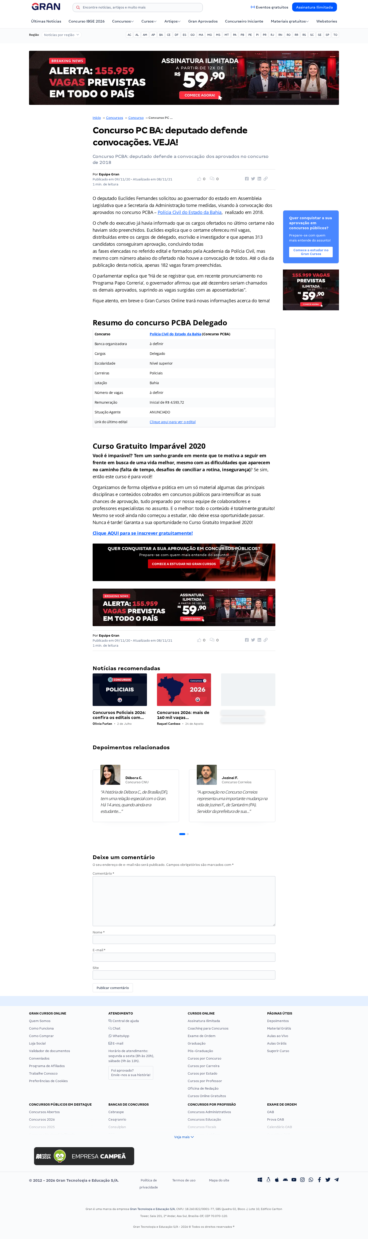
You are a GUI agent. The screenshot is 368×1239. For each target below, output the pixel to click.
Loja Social (37, 1043)
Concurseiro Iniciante (244, 21)
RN (280, 34)
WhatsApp (120, 1036)
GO (193, 34)
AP (153, 34)
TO (335, 34)
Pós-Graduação (200, 1051)
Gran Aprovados (203, 21)
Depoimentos (278, 1021)
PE (250, 34)
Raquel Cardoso (168, 723)
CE (168, 34)
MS (218, 34)
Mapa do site (219, 1180)
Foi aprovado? (130, 1073)
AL (137, 34)
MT (227, 34)
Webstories (326, 21)
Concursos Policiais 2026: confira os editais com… (119, 715)
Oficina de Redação (203, 1088)
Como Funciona (41, 1028)
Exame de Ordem (202, 1036)
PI (257, 34)
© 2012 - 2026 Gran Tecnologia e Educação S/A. (74, 1180)
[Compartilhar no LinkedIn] (258, 178)
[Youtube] (293, 1180)
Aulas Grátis (277, 1043)
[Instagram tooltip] (302, 1180)
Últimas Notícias (46, 21)
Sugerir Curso (278, 1051)
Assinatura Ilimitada (314, 7)
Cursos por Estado (202, 1073)
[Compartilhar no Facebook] (246, 178)
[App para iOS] (276, 1180)
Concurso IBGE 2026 (87, 21)
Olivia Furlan (102, 723)
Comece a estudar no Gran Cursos (184, 564)
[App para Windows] (259, 1180)
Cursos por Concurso (204, 1058)
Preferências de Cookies (48, 1081)
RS (304, 34)
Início (97, 118)
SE (319, 34)
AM (145, 34)
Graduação (197, 1043)
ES (184, 34)
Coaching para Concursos (208, 1028)
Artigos (170, 21)
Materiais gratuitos (288, 21)
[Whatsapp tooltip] (310, 1180)
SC (312, 34)
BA (161, 34)
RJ (272, 34)
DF (176, 34)
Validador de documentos (49, 1051)
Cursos (147, 21)
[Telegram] (336, 1180)
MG (209, 34)
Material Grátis (279, 1028)
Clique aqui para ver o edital (173, 421)
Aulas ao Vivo (277, 1036)
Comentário (103, 873)
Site (96, 968)
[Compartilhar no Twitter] (252, 178)
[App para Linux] (268, 1180)
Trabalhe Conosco (43, 1073)
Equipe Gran (109, 174)
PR (264, 34)
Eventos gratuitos (272, 7)
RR (296, 34)
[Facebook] (319, 1180)
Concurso (136, 118)
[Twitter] (327, 1180)
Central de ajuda (125, 1021)
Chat (116, 1028)
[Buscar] (78, 8)
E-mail (99, 950)
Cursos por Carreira (204, 1066)
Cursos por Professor (205, 1081)
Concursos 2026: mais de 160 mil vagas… (183, 715)
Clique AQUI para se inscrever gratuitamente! (143, 533)
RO (288, 34)
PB (242, 34)
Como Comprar (41, 1036)
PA (234, 34)
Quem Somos (40, 1021)
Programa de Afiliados (47, 1066)
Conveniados (39, 1058)
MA (201, 34)
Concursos (121, 21)
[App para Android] (285, 1180)
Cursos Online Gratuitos (207, 1096)
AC (129, 34)
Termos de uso (184, 1180)
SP (327, 34)
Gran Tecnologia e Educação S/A (152, 1208)
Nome (99, 932)
